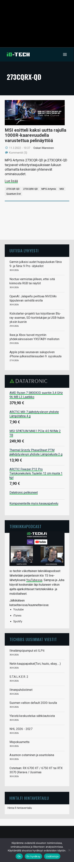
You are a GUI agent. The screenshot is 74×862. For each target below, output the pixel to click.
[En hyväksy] (69, 850)
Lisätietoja (52, 856)
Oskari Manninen (43, 148)
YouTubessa (34, 580)
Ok (19, 856)
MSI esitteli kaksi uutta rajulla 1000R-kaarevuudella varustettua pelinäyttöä (35, 135)
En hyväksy (33, 856)
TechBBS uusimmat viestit (33, 639)
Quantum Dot (13, 193)
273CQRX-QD (30, 188)
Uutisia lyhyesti (24, 250)
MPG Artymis (48, 188)
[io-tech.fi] (18, 54)
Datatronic (29, 381)
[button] (65, 54)
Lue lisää (11, 181)
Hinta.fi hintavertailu (20, 808)
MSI (62, 188)
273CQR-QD (13, 188)
